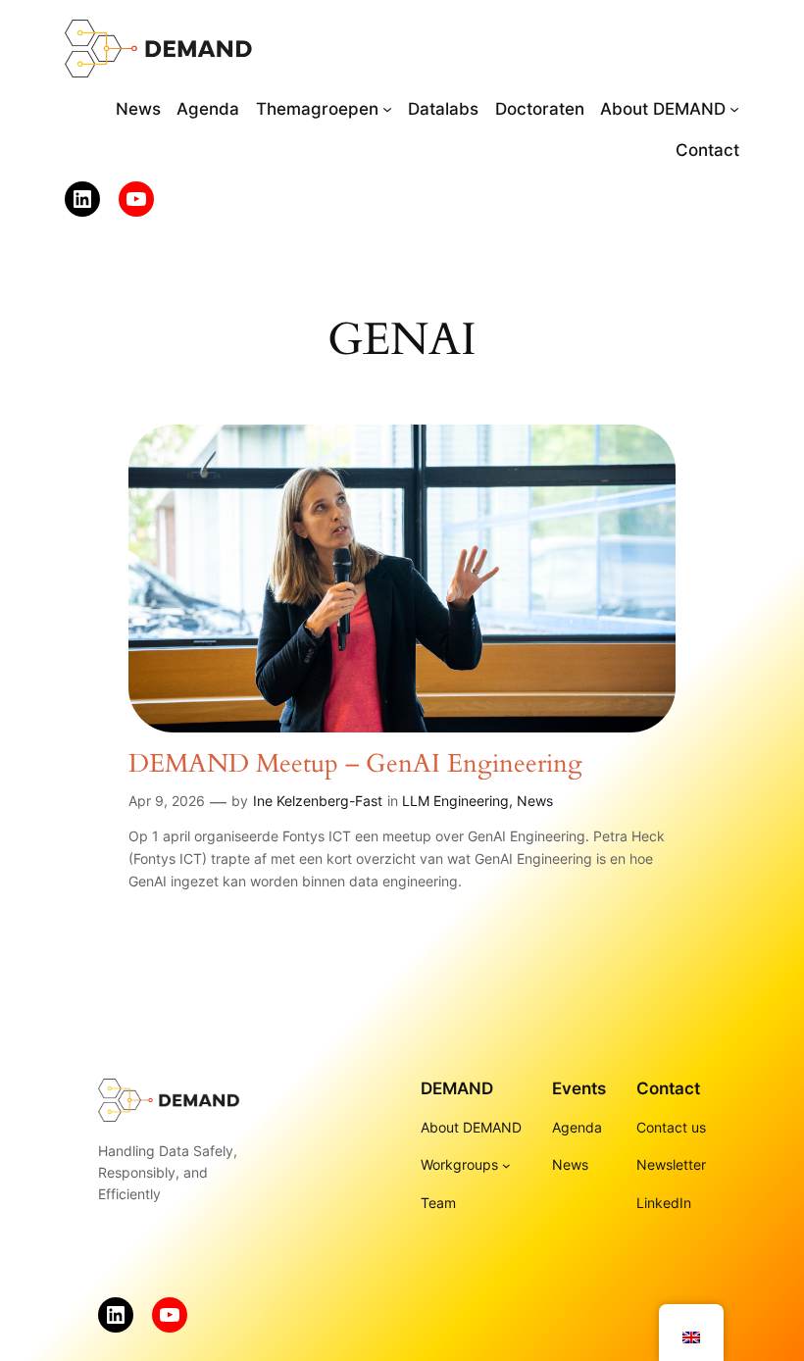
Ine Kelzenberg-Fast (317, 800)
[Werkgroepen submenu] (506, 1165)
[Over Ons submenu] (734, 109)
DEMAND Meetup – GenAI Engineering (355, 763)
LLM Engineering (455, 800)
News (535, 800)
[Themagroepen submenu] (387, 109)
